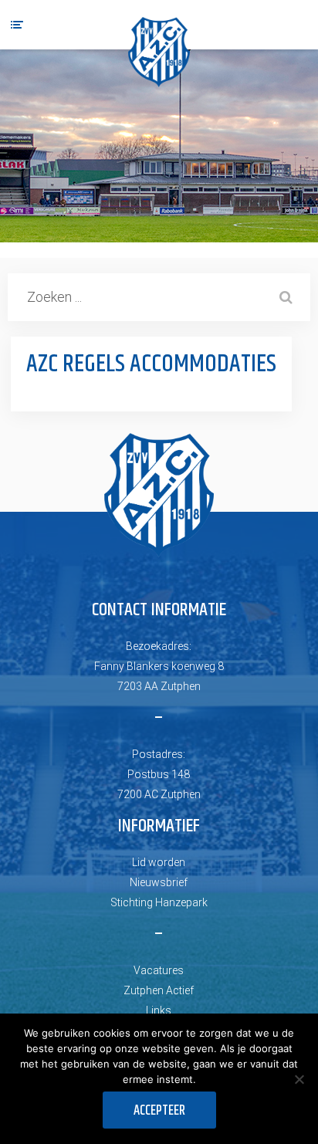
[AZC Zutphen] (159, 52)
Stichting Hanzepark (159, 902)
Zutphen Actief (158, 990)
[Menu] (17, 24)
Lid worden (158, 862)
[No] (298, 1079)
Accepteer (159, 1111)
